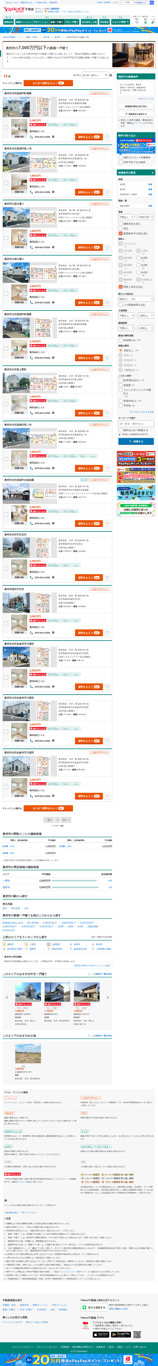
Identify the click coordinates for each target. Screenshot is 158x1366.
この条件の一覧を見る (101, 973)
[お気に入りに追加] (107, 137)
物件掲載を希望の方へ (83, 1346)
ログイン (39, 11)
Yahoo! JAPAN (103, 2)
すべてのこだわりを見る (142, 411)
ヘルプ (115, 2)
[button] (7, 987)
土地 (94, 21)
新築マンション (23, 21)
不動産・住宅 (9, 1304)
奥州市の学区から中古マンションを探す (92, 965)
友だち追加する (96, 1307)
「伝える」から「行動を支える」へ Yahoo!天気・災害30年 (30, 2)
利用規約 (65, 1346)
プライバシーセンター (47, 1346)
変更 (150, 184)
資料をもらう (88, 137)
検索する (138, 441)
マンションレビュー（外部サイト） (73, 1271)
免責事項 (100, 1346)
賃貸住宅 (8, 21)
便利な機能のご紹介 (118, 1308)
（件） (9, 846)
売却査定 (104, 21)
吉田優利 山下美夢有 (142, 2)
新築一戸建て (56, 21)
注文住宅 (86, 21)
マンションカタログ (12, 1322)
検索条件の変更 (127, 172)
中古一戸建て (71, 21)
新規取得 (55, 8)
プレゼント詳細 (23, 1181)
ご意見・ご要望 (114, 1346)
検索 (152, 3)
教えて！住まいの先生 (37, 1322)
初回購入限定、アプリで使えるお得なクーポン (68, 11)
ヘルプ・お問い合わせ (135, 1346)
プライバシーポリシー (22, 1346)
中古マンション (40, 21)
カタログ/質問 (119, 21)
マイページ (139, 122)
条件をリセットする (146, 98)
